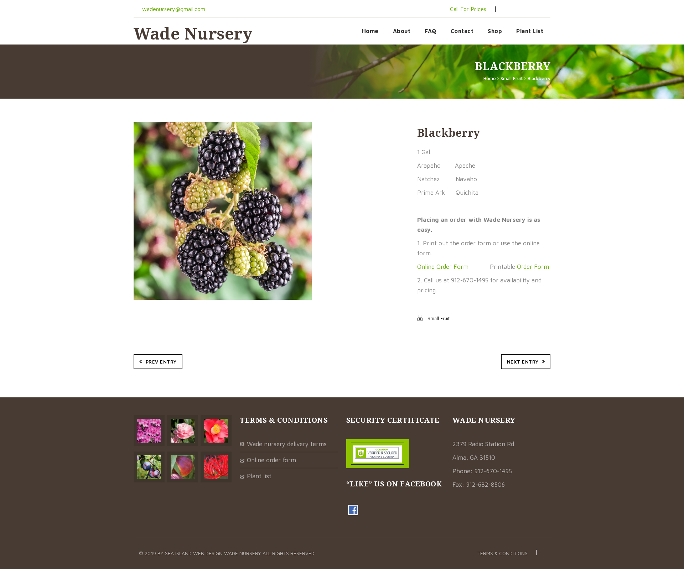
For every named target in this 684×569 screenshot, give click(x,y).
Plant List (529, 31)
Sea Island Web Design (194, 553)
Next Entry (523, 362)
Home (370, 31)
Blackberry (539, 78)
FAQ (430, 31)
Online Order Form (442, 266)
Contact (462, 31)
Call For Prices (468, 9)
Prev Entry (161, 362)
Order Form (533, 266)
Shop (495, 31)
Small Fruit (512, 78)
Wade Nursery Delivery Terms (287, 444)
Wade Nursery (193, 33)
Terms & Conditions (502, 553)
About (402, 31)
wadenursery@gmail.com (172, 9)
